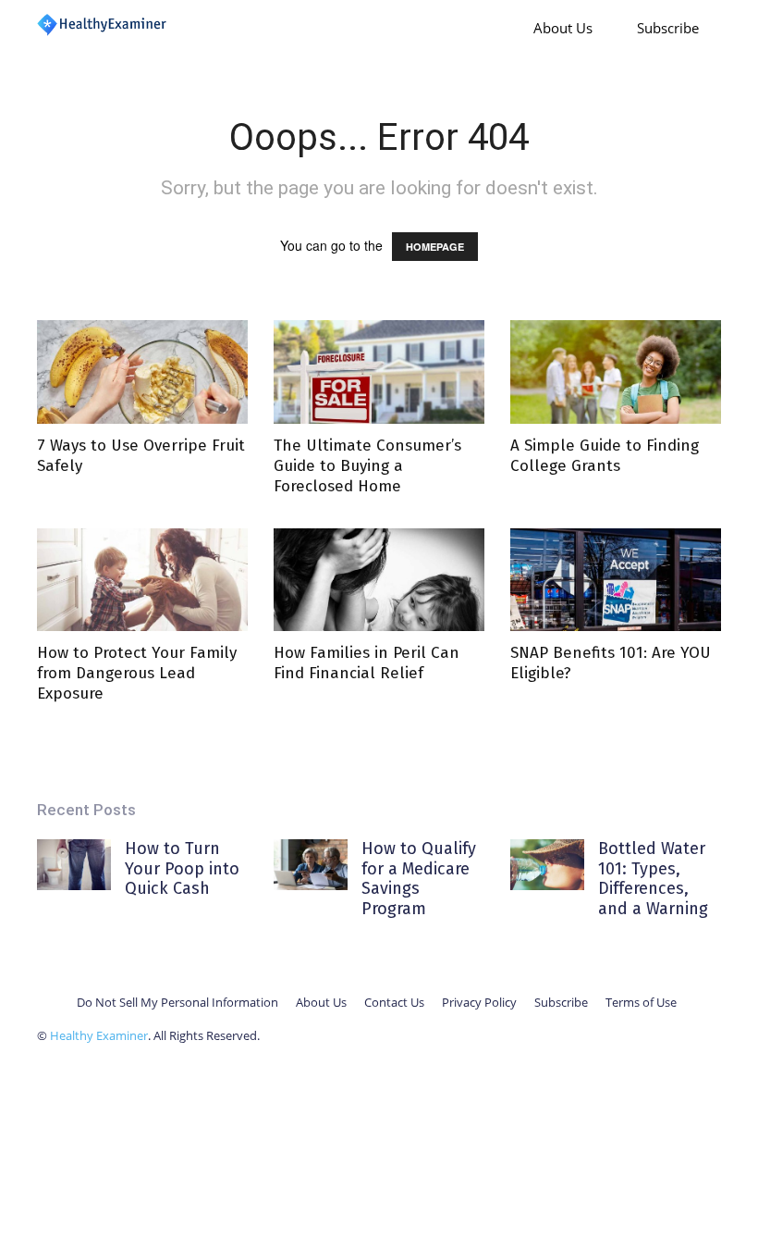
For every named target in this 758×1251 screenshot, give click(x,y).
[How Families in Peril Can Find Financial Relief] (379, 580)
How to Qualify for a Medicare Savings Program (418, 878)
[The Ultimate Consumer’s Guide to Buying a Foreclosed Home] (379, 372)
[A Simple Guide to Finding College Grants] (615, 372)
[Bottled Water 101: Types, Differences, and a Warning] (547, 864)
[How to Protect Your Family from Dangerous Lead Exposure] (142, 580)
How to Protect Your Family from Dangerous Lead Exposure (137, 673)
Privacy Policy (479, 1002)
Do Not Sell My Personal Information (177, 1002)
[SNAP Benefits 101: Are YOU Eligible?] (615, 580)
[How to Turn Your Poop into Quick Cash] (74, 864)
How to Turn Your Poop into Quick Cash (182, 868)
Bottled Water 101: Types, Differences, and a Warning (653, 878)
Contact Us (394, 1002)
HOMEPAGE (435, 247)
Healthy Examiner (99, 1035)
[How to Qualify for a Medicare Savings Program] (311, 864)
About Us (563, 28)
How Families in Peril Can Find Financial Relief (366, 663)
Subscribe (668, 28)
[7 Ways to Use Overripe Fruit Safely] (142, 372)
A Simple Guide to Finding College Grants (604, 456)
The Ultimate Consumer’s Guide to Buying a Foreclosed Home (367, 466)
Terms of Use (641, 1002)
